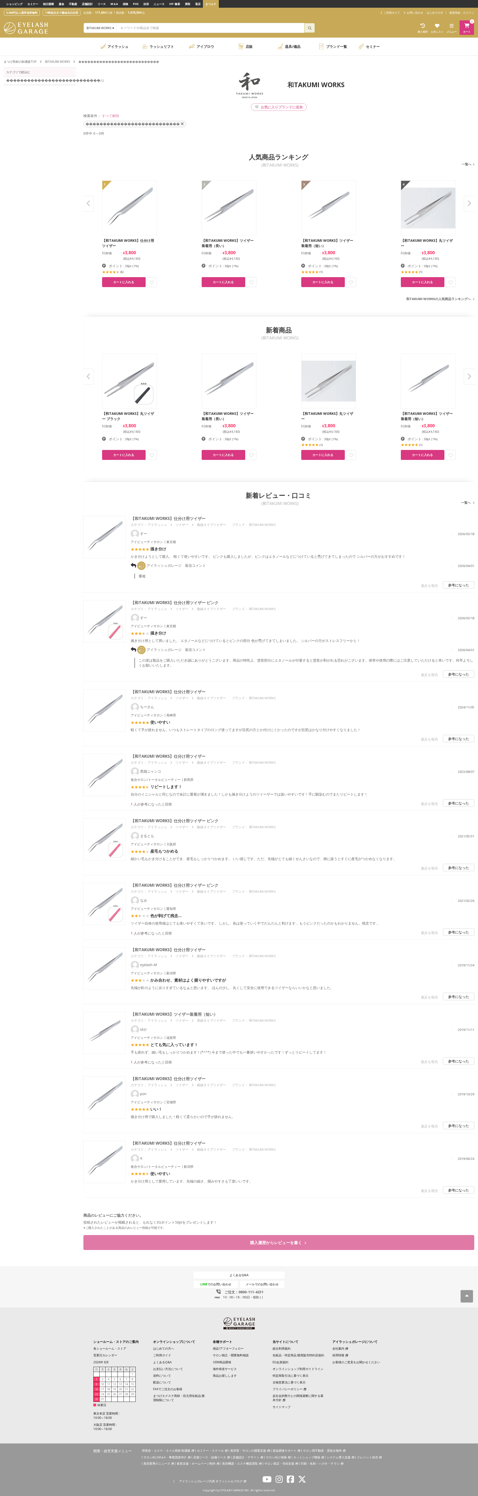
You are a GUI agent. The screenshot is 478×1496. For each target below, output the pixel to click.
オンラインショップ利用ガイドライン (298, 1369)
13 (120, 1384)
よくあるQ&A (239, 1275)
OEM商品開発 (222, 1362)
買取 (187, 4)
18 (108, 1389)
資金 (61, 4)
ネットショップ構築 (306, 1457)
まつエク (210, 4)
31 (102, 1399)
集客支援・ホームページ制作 (196, 1463)
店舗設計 (87, 4)
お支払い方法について (168, 1369)
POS (136, 4)
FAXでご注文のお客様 (167, 1389)
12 (114, 1384)
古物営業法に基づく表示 (289, 1382)
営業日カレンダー (105, 1355)
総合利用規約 (282, 1348)
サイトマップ (282, 1407)
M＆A (114, 4)
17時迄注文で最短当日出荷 (61, 12)
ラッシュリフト (162, 46)
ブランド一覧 (336, 46)
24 (102, 1394)
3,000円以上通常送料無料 (22, 12)
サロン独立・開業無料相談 (231, 1355)
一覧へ (467, 164)
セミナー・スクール (210, 1450)
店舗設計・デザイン (246, 1457)
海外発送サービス (225, 1369)
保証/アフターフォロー (228, 1348)
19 (114, 1389)
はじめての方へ (163, 1348)
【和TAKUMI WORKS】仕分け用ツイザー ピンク (175, 602)
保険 (125, 4)
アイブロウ (205, 46)
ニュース (159, 4)
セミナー (32, 4)
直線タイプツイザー (211, 1020)
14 (126, 1384)
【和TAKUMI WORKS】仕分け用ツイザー (168, 518)
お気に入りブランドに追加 (281, 107)
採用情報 (338, 1355)
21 (126, 1389)
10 (102, 1384)
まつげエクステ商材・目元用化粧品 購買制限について (179, 1398)
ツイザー (182, 524)
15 (132, 1384)
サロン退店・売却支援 (279, 1463)
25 (108, 1394)
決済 (146, 4)
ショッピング (14, 4)
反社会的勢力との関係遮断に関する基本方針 (298, 1398)
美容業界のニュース (156, 1463)
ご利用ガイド (162, 1355)
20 (120, 1389)
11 (108, 1384)
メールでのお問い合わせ (262, 1284)
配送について (162, 1382)
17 (102, 1389)
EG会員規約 (280, 1362)
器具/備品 (292, 46)
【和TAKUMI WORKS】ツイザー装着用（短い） (174, 1014)
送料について (162, 1375)
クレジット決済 (367, 1457)
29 (132, 1394)
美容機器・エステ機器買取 (240, 1463)
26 (114, 1394)
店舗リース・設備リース (209, 1457)
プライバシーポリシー (287, 1389)
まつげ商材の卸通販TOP (20, 62)
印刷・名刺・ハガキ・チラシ (320, 1463)
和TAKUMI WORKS (57, 62)
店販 (249, 46)
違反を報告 (429, 585)
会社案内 (338, 1348)
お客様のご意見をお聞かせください (356, 1362)
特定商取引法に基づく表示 (290, 1375)
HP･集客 (174, 4)
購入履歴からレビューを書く (276, 1242)
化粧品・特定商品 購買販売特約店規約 (298, 1355)
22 (132, 1389)
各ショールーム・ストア (109, 1348)
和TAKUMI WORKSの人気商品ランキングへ (438, 299)
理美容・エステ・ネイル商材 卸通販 (166, 1450)
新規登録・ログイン (461, 12)
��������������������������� (41, 80)
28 (126, 1394)
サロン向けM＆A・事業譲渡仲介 (165, 1457)
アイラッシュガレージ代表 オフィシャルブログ (210, 1481)
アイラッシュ (118, 46)
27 (120, 1394)
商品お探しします (225, 1375)
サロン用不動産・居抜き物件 (322, 1450)
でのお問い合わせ (215, 1284)
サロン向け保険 (276, 1457)
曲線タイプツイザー (211, 524)
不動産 (73, 4)
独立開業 (48, 4)
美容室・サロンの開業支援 (248, 1450)
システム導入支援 (339, 1457)
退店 (198, 4)
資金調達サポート (285, 1450)
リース (102, 4)
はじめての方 (435, 12)
